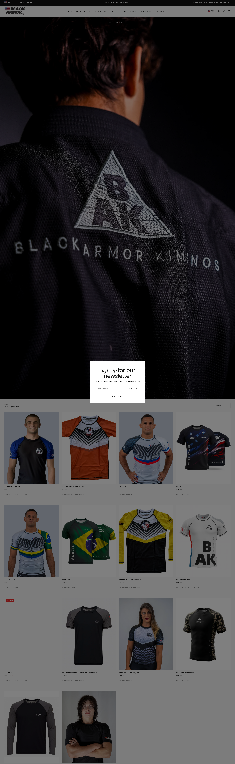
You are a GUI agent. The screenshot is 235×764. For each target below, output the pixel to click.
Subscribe (133, 389)
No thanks (117, 396)
